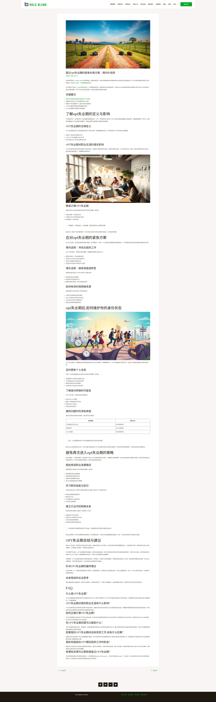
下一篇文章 (154, 670)
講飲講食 (150, 4)
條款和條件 (144, 695)
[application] (177, 4)
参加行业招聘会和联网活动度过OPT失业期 (78, 99)
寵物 (164, 4)
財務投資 (127, 4)
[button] (186, 4)
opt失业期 (80, 87)
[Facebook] (100, 684)
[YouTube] (115, 684)
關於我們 (124, 695)
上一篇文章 (61, 670)
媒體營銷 (112, 4)
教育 (169, 4)
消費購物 (158, 4)
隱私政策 (136, 695)
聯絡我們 (130, 695)
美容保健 (143, 4)
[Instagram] (110, 684)
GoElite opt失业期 (80, 80)
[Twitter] (105, 684)
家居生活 (135, 4)
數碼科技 (120, 4)
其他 (174, 4)
